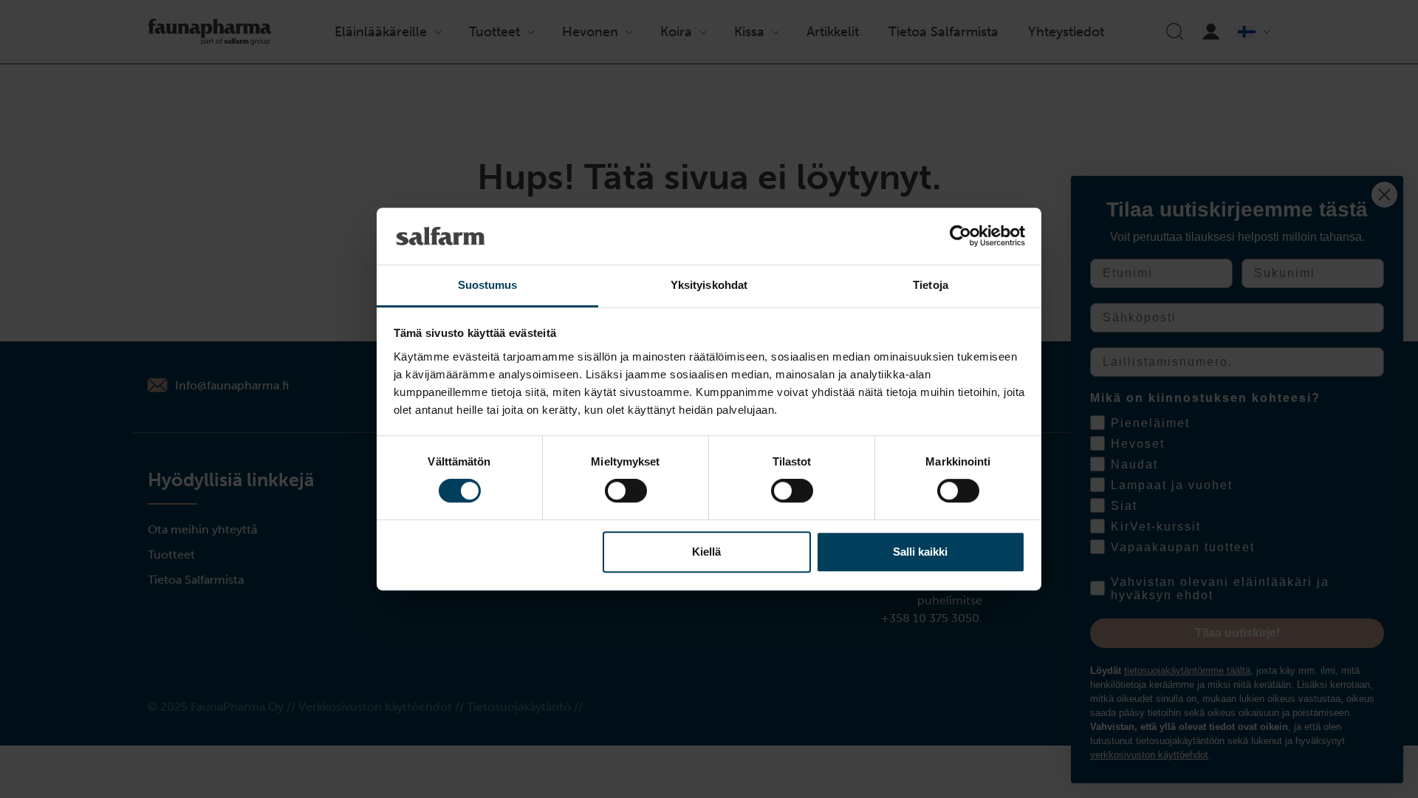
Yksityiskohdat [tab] (709, 285)
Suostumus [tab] (488, 285)
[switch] (626, 490)
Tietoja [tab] (930, 285)
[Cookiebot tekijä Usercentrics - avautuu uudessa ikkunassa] (960, 236)
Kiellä (706, 551)
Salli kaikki (920, 551)
